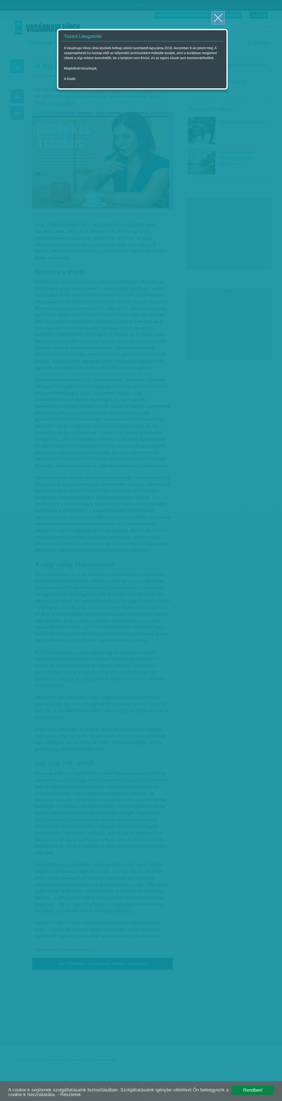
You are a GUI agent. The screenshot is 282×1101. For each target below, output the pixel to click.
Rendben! (253, 1090)
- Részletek (69, 1094)
